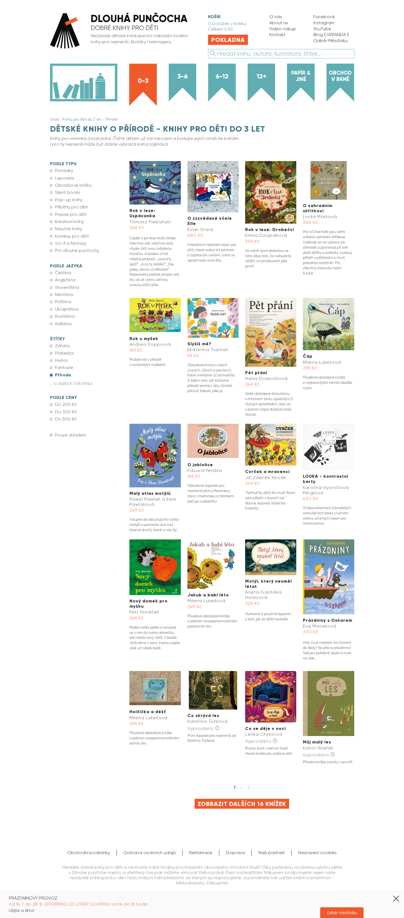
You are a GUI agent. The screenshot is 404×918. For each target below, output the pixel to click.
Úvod (54, 119)
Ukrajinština (67, 309)
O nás (275, 16)
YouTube (322, 28)
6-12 (221, 76)
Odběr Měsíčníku (330, 40)
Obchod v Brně (340, 75)
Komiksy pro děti (72, 236)
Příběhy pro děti (71, 207)
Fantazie (64, 367)
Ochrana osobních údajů (149, 852)
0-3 (143, 81)
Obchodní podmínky (88, 852)
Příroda (112, 119)
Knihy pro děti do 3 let (82, 119)
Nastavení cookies (317, 852)
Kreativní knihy (69, 221)
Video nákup (282, 28)
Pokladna (228, 40)
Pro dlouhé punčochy (77, 250)
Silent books (67, 192)
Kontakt (277, 34)
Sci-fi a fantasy (70, 243)
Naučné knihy (68, 228)
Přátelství (64, 353)
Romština (64, 316)
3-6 (182, 76)
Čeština (63, 272)
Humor (61, 360)
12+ (261, 76)
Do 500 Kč (66, 419)
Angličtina (65, 280)
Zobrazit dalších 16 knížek (242, 804)
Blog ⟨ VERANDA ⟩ (331, 34)
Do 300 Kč (66, 411)
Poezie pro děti (71, 214)
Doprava (235, 852)
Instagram (323, 22)
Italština (63, 323)
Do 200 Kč (66, 404)
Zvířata (62, 345)
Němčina (64, 294)
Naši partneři (271, 852)
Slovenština (67, 287)
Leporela (64, 178)
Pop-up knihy (68, 199)
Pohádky (64, 170)
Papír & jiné (301, 75)
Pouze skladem (70, 435)
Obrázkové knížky (73, 185)
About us (278, 22)
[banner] (122, 31)
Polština (63, 301)
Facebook (324, 16)
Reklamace (200, 852)
